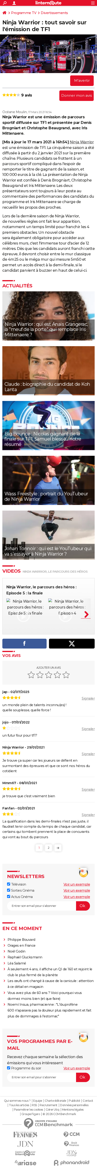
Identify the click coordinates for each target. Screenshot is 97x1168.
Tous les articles (19, 1105)
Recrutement (48, 1105)
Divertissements (54, 13)
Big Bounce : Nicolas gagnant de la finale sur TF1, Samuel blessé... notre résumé (42, 439)
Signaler (88, 698)
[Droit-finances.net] (71, 1144)
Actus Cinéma (21, 897)
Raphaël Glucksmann (25, 957)
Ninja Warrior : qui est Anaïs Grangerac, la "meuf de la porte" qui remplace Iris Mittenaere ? (46, 329)
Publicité (74, 1100)
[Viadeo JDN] (71, 1153)
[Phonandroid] (71, 1163)
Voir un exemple (77, 884)
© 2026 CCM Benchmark (59, 1114)
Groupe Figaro (30, 1114)
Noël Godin (16, 951)
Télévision (18, 884)
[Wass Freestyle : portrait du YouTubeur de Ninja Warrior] (48, 480)
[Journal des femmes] (25, 1135)
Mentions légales (73, 1109)
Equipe (37, 1100)
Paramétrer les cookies (28, 1109)
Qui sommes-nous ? (17, 1100)
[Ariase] (25, 1162)
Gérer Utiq (52, 1109)
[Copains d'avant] (25, 1153)
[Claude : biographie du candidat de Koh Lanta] (48, 370)
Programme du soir (25, 1068)
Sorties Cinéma (22, 890)
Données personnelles (74, 1105)
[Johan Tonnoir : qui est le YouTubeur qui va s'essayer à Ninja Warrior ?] (48, 535)
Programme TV (23, 13)
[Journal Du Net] (25, 1144)
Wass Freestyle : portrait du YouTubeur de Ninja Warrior (46, 496)
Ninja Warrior (82, 142)
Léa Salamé (17, 963)
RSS (34, 1105)
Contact (88, 1100)
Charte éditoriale (55, 1100)
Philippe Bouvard (21, 940)
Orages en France (22, 945)
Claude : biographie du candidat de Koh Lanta (47, 387)
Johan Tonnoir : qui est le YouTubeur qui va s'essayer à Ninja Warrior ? (48, 551)
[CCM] (71, 1135)
